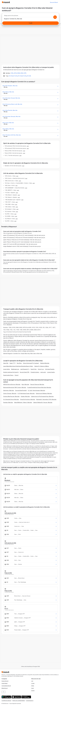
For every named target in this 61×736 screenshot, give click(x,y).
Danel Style (33, 369)
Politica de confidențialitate (18, 700)
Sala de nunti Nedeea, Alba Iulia (44, 393)
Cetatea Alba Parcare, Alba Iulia (11, 396)
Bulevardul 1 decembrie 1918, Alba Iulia (46, 399)
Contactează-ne (29, 700)
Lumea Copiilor (51, 372)
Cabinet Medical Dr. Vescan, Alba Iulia (42, 402)
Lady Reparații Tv (24, 369)
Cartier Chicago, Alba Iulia (9, 393)
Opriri (32, 688)
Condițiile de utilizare (6, 700)
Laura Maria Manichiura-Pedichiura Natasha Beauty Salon (18, 366)
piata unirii (43, 372)
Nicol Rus (19, 363)
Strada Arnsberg (35, 372)
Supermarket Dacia (8, 375)
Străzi (32, 685)
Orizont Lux (41, 369)
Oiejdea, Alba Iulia (25, 396)
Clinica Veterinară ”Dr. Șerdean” (31, 363)
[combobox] (30, 16)
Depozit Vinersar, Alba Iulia (37, 384)
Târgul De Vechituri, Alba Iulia (27, 399)
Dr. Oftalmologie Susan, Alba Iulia (26, 393)
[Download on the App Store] (16, 697)
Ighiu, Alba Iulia (25, 384)
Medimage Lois (15, 369)
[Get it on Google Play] (6, 697)
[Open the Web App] (26, 697)
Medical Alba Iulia (44, 363)
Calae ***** (12, 363)
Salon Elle (5, 363)
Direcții (32, 690)
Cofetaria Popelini (49, 369)
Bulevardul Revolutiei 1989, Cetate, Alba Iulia (14, 387)
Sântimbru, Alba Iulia (8, 390)
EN (3, 691)
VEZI (28, 146)
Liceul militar (6, 369)
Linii (32, 681)
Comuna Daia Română (21, 390)
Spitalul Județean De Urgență (10, 372)
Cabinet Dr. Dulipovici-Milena (41, 366)
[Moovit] (6, 2)
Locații (32, 683)
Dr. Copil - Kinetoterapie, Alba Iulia (36, 390)
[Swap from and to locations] (55, 17)
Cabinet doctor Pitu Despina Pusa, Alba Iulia (42, 396)
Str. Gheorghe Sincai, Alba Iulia (11, 399)
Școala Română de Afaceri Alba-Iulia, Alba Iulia (39, 387)
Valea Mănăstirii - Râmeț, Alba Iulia (23, 402)
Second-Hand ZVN (24, 372)
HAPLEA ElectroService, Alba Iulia (11, 384)
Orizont (17, 375)
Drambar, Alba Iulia (8, 402)
